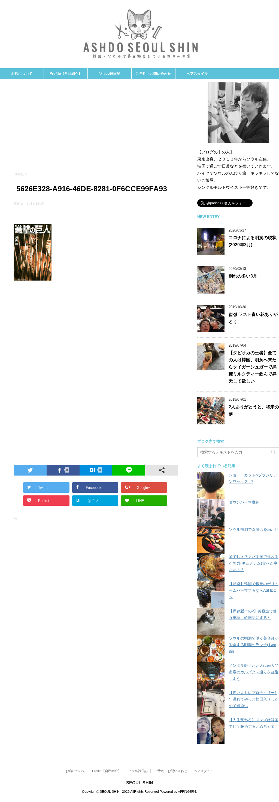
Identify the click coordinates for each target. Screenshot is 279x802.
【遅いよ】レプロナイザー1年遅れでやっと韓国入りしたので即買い (253, 699)
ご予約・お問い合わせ (153, 74)
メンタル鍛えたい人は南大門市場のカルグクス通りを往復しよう (253, 672)
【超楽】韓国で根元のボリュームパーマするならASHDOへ (253, 590)
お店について (21, 74)
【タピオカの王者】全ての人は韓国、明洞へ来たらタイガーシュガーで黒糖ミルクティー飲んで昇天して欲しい (253, 366)
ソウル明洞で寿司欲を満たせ (253, 529)
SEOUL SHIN (139, 783)
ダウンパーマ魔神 (244, 502)
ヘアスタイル (197, 74)
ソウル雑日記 (109, 74)
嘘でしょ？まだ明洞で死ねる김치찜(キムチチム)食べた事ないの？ (253, 563)
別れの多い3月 (243, 276)
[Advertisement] (96, 128)
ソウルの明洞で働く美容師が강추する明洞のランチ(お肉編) (253, 644)
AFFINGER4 (187, 792)
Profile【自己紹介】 (66, 74)
